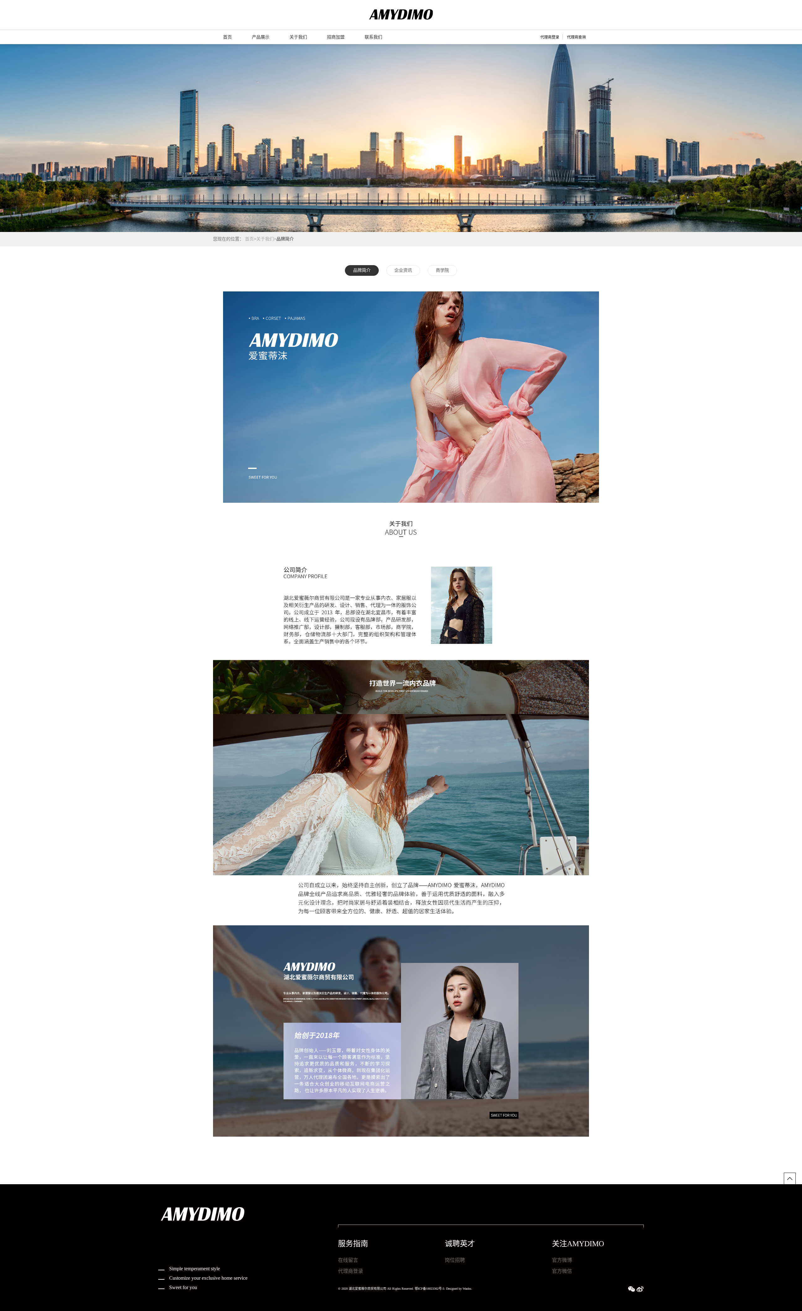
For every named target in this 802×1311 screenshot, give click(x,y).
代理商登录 (549, 37)
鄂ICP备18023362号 (428, 1288)
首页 (249, 239)
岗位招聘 (455, 1260)
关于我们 (265, 239)
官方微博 (562, 1260)
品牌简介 (362, 270)
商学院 (442, 270)
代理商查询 (576, 37)
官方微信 (562, 1271)
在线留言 (348, 1260)
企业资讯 (403, 270)
